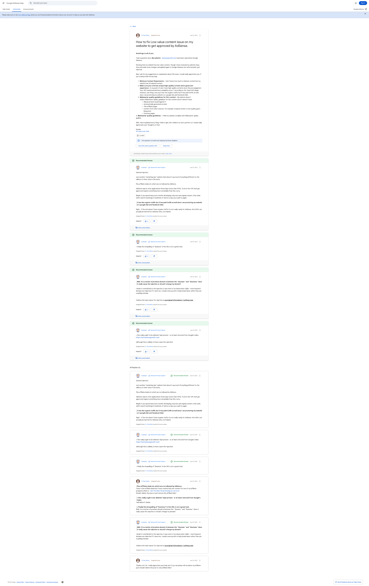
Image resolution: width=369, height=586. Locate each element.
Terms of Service (29, 582)
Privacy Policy (20, 582)
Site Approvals (140, 131)
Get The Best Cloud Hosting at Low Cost (164, 491)
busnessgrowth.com (169, 58)
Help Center (6, 9)
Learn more (168, 153)
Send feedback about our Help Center (349, 582)
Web (147, 131)
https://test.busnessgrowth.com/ (147, 337)
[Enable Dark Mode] (62, 582)
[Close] (365, 14)
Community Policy (40, 582)
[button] (3, 3)
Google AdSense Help (15, 3)
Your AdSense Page (24, 15)
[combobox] (65, 3)
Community (16, 9)
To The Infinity (149, 216)
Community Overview (52, 582)
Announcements (28, 9)
